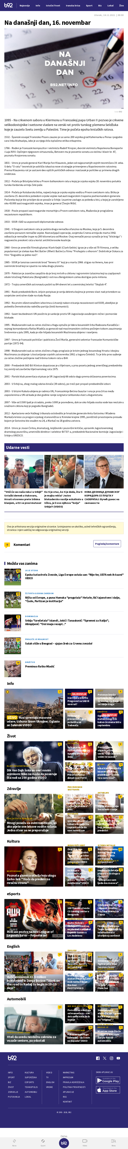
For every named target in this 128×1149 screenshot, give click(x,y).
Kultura (29, 1072)
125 (18, 639)
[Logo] (8, 5)
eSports (29, 1082)
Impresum (68, 1077)
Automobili (31, 1092)
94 (18, 662)
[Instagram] (111, 1058)
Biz (9, 1082)
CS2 (69, 904)
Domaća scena (75, 919)
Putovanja (14, 1096)
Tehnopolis (31, 1087)
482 (18, 571)
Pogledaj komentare (107, 543)
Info (10, 1072)
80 (18, 594)
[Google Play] (108, 1081)
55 (18, 617)
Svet (70, 694)
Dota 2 (101, 922)
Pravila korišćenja (73, 1082)
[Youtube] (118, 1058)
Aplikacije (68, 1092)
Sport (11, 1077)
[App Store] (108, 1090)
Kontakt (67, 1101)
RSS (65, 1096)
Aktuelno (103, 792)
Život (11, 1087)
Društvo (30, 662)
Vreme (49, 1087)
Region (71, 711)
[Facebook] (98, 1058)
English (72, 950)
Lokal (28, 1096)
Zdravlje (13, 1092)
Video (49, 1072)
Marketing (68, 1072)
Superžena (31, 1077)
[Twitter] (104, 1058)
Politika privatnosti (74, 1087)
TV (47, 1077)
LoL (9, 927)
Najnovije (25, 5)
